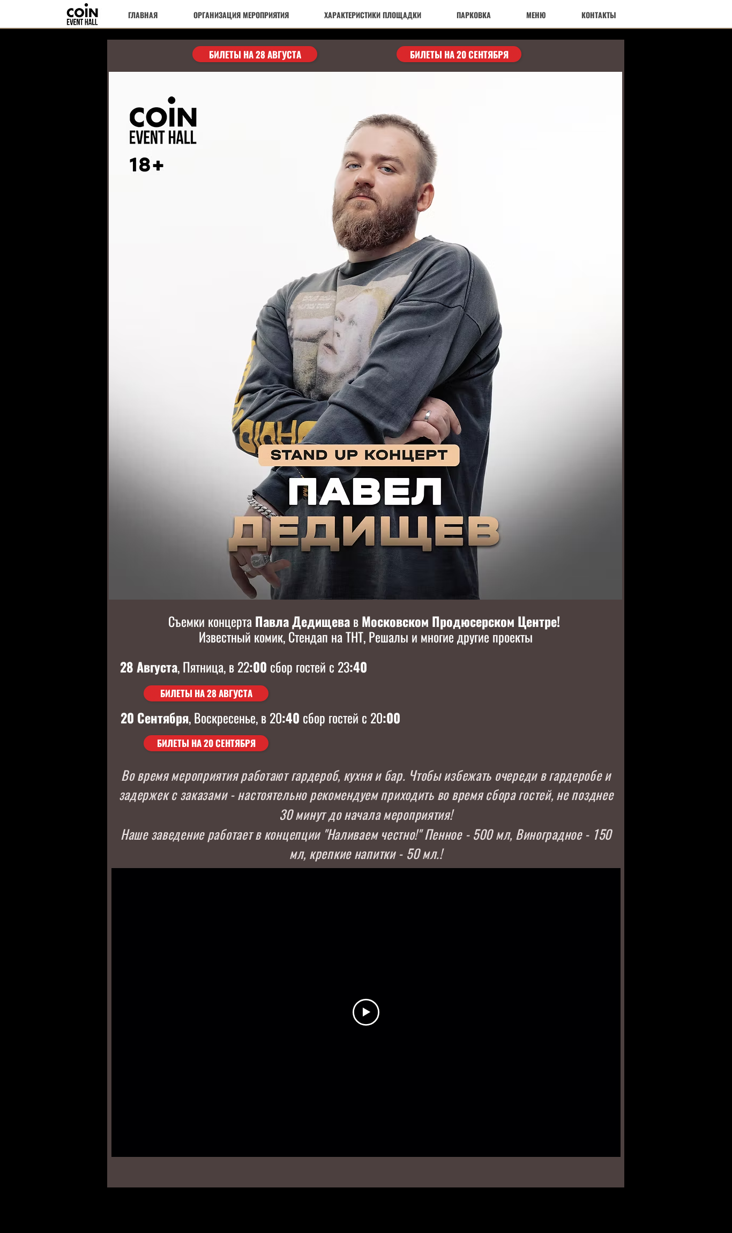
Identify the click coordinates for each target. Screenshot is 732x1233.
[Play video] (366, 1012)
